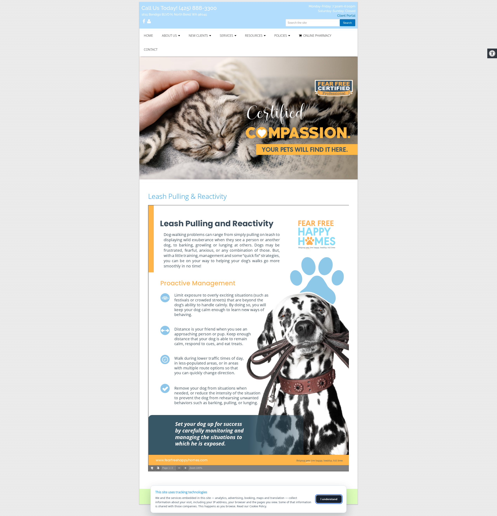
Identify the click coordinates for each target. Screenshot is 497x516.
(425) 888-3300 (198, 8)
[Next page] (158, 468)
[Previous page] (152, 468)
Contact (150, 49)
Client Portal (346, 15)
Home (148, 35)
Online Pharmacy (316, 35)
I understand (329, 499)
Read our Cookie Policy (251, 506)
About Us (169, 35)
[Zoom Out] (179, 468)
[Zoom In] (185, 468)
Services (226, 35)
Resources (253, 35)
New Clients (198, 35)
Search (347, 22)
